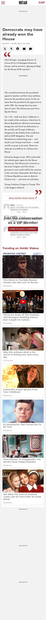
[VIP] (42, 3)
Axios (6, 44)
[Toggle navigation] (3, 3)
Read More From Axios (22, 198)
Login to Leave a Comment (23, 229)
